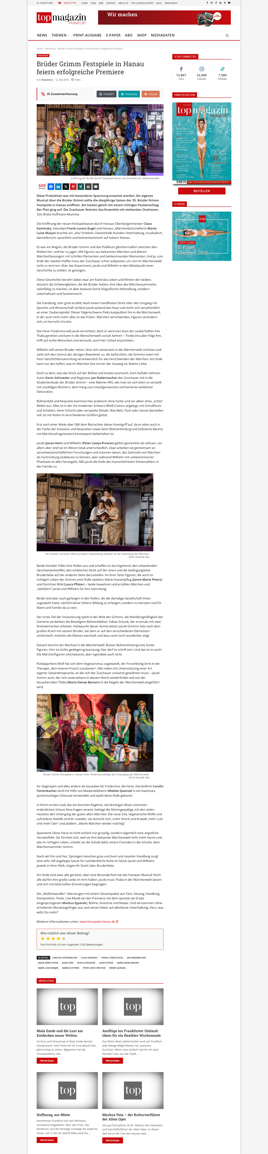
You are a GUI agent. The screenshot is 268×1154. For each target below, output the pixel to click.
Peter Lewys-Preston (94, 967)
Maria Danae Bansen (128, 962)
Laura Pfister (106, 962)
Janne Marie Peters (48, 962)
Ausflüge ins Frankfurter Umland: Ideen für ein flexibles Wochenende (131, 1033)
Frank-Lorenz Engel (112, 957)
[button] (227, 35)
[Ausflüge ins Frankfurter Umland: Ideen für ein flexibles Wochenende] (133, 1006)
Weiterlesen (47, 1060)
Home (40, 48)
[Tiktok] (216, 3)
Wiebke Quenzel (117, 967)
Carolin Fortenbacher (64, 957)
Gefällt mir (181, 67)
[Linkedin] (220, 3)
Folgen (202, 67)
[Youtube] (229, 3)
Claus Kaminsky (89, 957)
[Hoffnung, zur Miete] (67, 1090)
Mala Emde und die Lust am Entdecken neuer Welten (60, 1033)
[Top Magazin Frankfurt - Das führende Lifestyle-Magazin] (61, 18)
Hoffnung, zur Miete (53, 1114)
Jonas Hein (67, 962)
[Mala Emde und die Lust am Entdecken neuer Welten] (67, 1006)
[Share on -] (51, 186)
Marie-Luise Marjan (48, 967)
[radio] (42, 939)
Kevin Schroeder (86, 962)
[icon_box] (67, 3)
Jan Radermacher (136, 957)
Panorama (50, 48)
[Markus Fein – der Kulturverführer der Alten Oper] (133, 1090)
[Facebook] (207, 3)
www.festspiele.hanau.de (97, 921)
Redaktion (47, 80)
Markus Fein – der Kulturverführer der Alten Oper (131, 1117)
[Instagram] (211, 3)
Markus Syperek (70, 967)
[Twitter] (225, 3)
